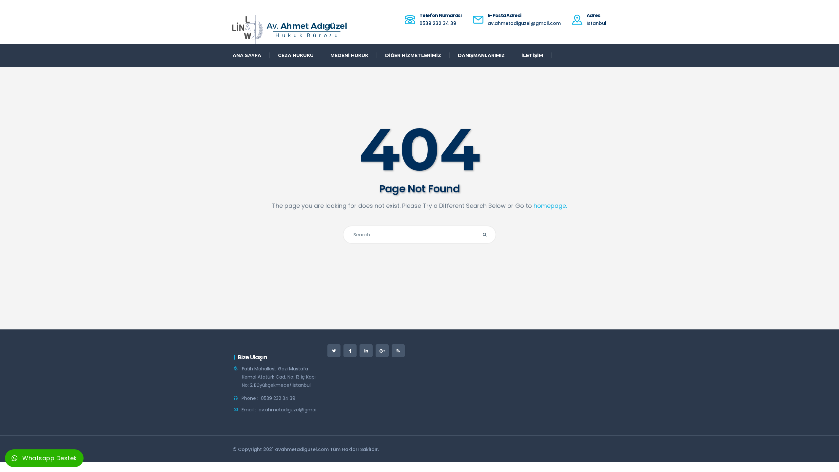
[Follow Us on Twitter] (334, 350)
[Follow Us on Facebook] (350, 350)
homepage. (550, 206)
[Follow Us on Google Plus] (382, 350)
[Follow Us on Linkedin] (366, 350)
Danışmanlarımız (481, 55)
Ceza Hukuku (296, 55)
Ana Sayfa (247, 55)
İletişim (532, 55)
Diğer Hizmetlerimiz (413, 55)
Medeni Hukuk (349, 55)
